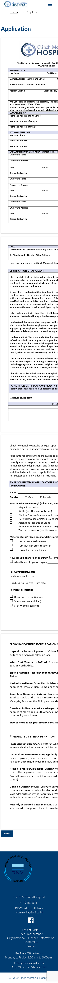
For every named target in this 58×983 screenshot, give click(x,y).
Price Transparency (31, 934)
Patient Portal (30, 930)
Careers (31, 946)
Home (14, 12)
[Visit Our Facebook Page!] (31, 920)
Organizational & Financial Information (30, 938)
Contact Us (31, 942)
